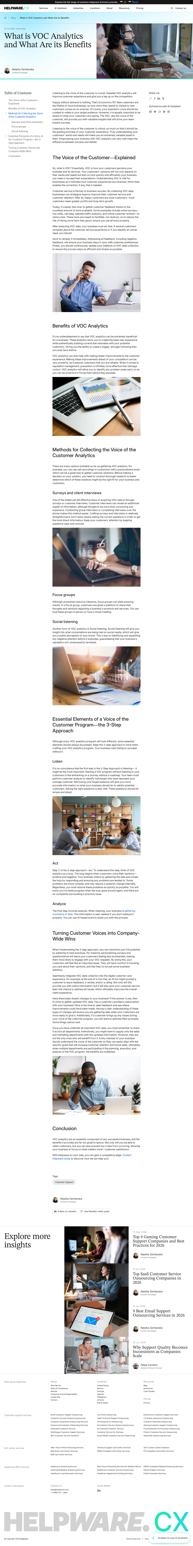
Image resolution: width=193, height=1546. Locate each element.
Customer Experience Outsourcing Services (69, 1422)
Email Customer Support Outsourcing (66, 1415)
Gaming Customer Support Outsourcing (160, 1425)
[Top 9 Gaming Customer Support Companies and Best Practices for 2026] (128, 1244)
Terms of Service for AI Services (158, 1539)
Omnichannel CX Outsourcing (109, 1422)
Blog (13, 17)
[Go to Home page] (17, 8)
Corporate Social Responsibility (64, 1394)
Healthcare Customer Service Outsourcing (115, 1470)
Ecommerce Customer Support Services (161, 1415)
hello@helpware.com (60, 1489)
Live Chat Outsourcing (106, 1415)
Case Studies (149, 1391)
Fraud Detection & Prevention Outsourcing (162, 1428)
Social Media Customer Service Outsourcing (116, 1435)
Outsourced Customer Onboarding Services (69, 1425)
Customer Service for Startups (110, 1432)
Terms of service (133, 1539)
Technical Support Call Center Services (114, 1447)
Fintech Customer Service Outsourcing (160, 1432)
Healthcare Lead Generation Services (67, 1473)
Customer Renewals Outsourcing (158, 1422)
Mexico (100, 1388)
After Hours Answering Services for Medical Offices (119, 1466)
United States (103, 1385)
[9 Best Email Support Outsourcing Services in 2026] (128, 1319)
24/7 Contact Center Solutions (156, 1447)
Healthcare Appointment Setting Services (114, 1473)
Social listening (19, 131)
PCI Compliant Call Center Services (159, 1451)
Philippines (101, 1397)
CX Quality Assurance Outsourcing (158, 1418)
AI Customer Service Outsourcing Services (115, 1425)
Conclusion (14, 156)
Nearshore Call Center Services (64, 1451)
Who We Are (56, 1385)
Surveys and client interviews (27, 122)
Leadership (55, 1397)
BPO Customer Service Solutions (65, 1435)
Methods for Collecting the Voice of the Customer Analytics (25, 115)
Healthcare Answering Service (64, 1466)
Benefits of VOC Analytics (22, 108)
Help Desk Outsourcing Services (157, 1435)
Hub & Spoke (102, 1403)
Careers (54, 1400)
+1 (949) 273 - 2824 (59, 1492)
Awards (54, 1391)
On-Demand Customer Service (110, 1428)
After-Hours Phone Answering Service (67, 1447)
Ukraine (100, 1400)
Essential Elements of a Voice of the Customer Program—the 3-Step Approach (25, 139)
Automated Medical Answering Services (68, 1470)
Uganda (100, 1394)
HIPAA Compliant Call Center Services (113, 1451)
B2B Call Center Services (61, 1454)
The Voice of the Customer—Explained (23, 102)
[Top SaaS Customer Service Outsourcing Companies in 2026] (128, 1282)
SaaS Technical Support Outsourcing (112, 1418)
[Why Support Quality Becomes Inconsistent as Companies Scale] (128, 1355)
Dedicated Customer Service (63, 1428)
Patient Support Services (154, 1470)
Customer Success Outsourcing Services (68, 1418)
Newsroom (148, 1388)
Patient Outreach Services (155, 1473)
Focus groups (18, 126)
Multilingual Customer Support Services (68, 1432)
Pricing (147, 1403)
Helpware (24, 1539)
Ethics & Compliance (59, 1388)
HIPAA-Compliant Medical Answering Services (163, 1466)
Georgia (100, 1391)
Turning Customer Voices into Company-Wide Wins (24, 149)
